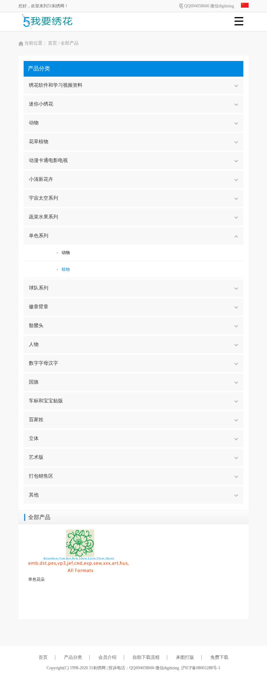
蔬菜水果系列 (43, 216)
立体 (34, 438)
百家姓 (36, 419)
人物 (34, 344)
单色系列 (38, 235)
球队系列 (38, 288)
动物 (34, 122)
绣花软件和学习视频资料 (55, 85)
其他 (34, 494)
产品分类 (73, 657)
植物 (66, 269)
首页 (52, 43)
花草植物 (38, 141)
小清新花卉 (41, 179)
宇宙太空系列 (43, 198)
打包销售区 (41, 476)
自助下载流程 (146, 657)
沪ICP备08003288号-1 (200, 667)
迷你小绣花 (41, 104)
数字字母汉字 (43, 363)
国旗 (34, 382)
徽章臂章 (38, 306)
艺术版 (36, 457)
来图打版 (185, 657)
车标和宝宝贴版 (46, 400)
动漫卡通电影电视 (48, 160)
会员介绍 (107, 657)
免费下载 (219, 657)
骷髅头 (36, 325)
